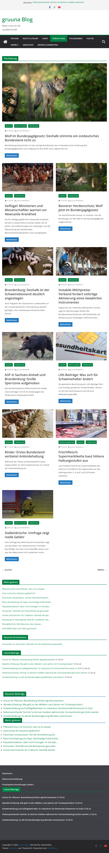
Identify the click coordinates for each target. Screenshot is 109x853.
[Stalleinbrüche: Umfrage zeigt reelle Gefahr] (27, 504)
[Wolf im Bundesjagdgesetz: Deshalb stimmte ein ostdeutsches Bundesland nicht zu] (54, 92)
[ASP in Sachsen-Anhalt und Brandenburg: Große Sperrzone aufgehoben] (27, 346)
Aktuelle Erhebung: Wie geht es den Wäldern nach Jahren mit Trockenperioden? (37, 664)
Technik (15, 38)
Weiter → (102, 569)
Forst (45, 38)
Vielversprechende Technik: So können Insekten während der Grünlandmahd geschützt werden (58, 4)
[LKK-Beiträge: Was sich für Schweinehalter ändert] (81, 346)
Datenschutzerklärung (12, 779)
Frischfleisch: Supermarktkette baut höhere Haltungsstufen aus (81, 456)
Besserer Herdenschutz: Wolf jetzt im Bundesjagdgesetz (80, 208)
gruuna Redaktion (23, 131)
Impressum (7, 773)
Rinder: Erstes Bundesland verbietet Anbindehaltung (25, 454)
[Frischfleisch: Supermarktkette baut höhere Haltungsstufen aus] (81, 423)
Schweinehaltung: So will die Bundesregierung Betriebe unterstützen (33, 677)
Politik (90, 38)
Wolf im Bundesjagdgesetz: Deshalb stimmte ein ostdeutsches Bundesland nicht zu (52, 138)
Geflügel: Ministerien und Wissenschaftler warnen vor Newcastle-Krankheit (26, 210)
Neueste (9, 126)
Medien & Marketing (48, 45)
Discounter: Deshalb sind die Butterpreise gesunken (39, 644)
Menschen (28, 45)
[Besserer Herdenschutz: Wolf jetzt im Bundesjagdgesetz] (81, 177)
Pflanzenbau (75, 38)
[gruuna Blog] (5, 42)
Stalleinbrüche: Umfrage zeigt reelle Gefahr (27, 535)
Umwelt (15, 45)
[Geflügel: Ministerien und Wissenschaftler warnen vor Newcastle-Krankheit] (27, 177)
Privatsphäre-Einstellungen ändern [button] (18, 784)
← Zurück (7, 569)
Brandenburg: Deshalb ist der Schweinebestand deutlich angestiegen (27, 294)
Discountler (7, 644)
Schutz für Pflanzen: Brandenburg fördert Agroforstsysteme (28, 659)
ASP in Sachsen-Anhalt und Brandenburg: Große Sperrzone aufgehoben (25, 379)
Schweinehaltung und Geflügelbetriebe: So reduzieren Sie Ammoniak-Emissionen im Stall (42, 668)
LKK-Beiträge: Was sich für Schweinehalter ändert (78, 377)
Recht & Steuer (30, 38)
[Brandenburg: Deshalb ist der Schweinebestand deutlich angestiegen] (27, 261)
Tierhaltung (58, 38)
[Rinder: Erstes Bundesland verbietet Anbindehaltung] (27, 423)
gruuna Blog (17, 19)
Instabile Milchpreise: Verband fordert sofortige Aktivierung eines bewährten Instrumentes (80, 296)
